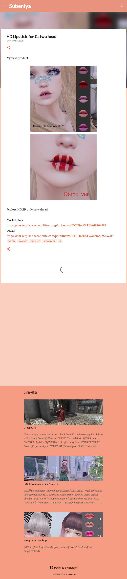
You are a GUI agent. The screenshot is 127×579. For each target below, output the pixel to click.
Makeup (23, 241)
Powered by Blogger (66, 567)
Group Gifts (30, 427)
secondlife (49, 241)
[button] (9, 48)
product (35, 241)
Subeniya (20, 6)
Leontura (72, 574)
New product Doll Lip (35, 540)
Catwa (11, 241)
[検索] (36, 6)
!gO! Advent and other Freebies (41, 484)
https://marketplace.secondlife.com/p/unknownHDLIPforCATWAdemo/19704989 (60, 236)
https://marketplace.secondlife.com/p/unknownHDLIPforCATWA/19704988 (56, 225)
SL (60, 241)
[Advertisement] (63, 311)
